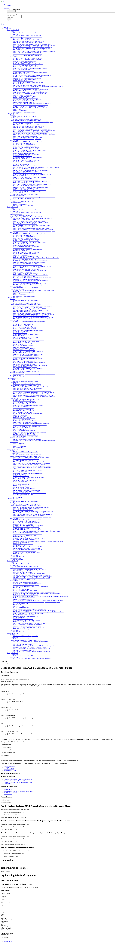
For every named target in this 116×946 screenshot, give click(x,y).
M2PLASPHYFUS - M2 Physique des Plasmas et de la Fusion (29, 362)
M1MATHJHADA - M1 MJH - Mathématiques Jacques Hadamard (30, 150)
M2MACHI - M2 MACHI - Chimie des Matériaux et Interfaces (29, 262)
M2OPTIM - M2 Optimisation (20, 360)
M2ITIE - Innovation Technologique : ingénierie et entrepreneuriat (29, 609)
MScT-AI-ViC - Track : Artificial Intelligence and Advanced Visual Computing (33, 122)
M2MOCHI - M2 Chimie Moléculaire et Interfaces (26, 355)
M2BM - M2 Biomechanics (20, 481)
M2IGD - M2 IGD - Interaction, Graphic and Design (26, 490)
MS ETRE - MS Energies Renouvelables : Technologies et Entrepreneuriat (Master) (34, 197)
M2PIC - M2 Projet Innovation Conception (24, 430)
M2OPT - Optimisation (19, 617)
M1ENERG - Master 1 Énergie (21, 476)
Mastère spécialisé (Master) (17, 195)
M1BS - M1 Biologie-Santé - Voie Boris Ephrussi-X (26, 585)
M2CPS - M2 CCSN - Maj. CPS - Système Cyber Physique (28, 82)
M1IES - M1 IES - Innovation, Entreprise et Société (26, 66)
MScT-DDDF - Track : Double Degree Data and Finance (27, 40)
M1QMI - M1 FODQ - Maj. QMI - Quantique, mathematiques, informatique (32, 658)
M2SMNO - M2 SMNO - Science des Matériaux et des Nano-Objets (30, 187)
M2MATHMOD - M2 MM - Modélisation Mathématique (27, 90)
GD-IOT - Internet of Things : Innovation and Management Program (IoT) (31, 578)
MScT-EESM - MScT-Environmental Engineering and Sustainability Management (33, 226)
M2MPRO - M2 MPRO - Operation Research (24, 551)
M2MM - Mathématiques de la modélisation (24, 614)
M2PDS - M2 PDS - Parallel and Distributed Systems (26, 552)
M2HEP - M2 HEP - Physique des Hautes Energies (26, 88)
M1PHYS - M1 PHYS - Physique (21, 73)
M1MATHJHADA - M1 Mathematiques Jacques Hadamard (28, 405)
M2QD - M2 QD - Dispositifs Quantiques (23, 102)
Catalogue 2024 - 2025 (12, 207)
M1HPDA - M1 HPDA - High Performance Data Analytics (28, 525)
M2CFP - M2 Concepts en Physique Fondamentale (26, 341)
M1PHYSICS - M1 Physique (20, 335)
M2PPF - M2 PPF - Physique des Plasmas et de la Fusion (27, 99)
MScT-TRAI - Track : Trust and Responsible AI (25, 136)
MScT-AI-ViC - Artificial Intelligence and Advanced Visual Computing (31, 457)
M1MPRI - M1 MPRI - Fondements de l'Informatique (26, 154)
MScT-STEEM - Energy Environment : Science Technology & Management (32, 467)
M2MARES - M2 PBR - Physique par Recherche (25, 171)
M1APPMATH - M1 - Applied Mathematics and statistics (27, 470)
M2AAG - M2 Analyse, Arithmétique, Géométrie (25, 337)
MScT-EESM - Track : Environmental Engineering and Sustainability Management (34, 45)
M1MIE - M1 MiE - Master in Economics (23, 478)
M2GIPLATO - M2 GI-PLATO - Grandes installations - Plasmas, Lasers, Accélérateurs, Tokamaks (38, 86)
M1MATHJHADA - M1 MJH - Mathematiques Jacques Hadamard (30, 68)
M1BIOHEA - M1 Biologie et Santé (22, 323)
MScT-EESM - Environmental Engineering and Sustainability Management (32, 463)
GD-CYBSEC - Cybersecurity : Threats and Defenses (26, 570)
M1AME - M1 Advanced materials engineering (25, 582)
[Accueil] (2, 1)
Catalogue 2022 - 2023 (12, 378)
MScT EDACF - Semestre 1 (11, 792)
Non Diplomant (14, 200)
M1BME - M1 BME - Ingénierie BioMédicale (24, 61)
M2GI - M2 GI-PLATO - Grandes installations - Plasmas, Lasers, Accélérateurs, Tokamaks (36, 167)
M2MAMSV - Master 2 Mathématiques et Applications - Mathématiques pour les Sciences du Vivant (38, 612)
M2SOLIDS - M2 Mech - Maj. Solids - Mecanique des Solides (29, 106)
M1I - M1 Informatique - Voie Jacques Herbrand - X (26, 527)
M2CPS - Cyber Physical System (21, 484)
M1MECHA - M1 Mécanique (20, 331)
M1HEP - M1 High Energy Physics (22, 403)
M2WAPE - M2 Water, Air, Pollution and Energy (25, 435)
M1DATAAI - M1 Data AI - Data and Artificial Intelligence (28, 473)
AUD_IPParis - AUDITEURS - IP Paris (23, 201)
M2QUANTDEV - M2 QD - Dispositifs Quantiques (26, 185)
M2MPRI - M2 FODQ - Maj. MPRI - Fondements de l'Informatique (30, 92)
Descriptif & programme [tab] (10, 770)
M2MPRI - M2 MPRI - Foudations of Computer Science (27, 549)
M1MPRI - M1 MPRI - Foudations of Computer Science (27, 534)
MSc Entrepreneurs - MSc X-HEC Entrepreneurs (25, 194)
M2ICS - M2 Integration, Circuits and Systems (24, 420)
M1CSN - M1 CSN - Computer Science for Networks (26, 522)
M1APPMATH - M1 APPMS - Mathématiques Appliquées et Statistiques (31, 141)
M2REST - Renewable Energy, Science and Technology (27, 439)
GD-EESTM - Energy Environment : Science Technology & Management (31, 575)
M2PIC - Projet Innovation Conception (23, 494)
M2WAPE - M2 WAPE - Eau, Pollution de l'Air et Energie (28, 284)
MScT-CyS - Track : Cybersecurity (22, 38)
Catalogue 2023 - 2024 (12, 297)
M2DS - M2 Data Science (19, 344)
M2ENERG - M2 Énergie (19, 416)
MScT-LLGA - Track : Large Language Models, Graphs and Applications (31, 48)
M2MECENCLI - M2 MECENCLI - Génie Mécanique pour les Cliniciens (32, 174)
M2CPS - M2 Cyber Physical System (22, 412)
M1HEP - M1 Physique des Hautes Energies (24, 327)
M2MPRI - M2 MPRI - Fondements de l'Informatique (26, 175)
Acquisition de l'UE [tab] (9, 769)
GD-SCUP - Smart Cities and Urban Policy (24, 579)
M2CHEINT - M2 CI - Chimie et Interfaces (24, 161)
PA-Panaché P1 (8, 794)
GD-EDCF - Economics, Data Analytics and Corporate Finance (29, 573)
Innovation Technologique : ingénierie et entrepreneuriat (18, 779)
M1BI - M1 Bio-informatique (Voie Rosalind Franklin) (26, 583)
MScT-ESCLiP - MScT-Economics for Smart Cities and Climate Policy (31, 228)
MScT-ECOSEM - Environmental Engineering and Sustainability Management (33, 511)
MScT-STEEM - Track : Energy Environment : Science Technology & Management (34, 51)
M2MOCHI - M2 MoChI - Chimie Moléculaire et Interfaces (28, 267)
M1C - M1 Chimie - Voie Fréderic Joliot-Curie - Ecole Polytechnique (30, 586)
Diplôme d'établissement (16, 214)
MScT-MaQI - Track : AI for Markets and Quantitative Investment (29, 49)
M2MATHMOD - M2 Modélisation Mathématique (26, 352)
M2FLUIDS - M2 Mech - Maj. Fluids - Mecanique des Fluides (29, 85)
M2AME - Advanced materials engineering (24, 597)
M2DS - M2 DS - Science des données (23, 83)
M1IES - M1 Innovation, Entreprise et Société (24, 328)
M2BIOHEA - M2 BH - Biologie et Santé (23, 158)
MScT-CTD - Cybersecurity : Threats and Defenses (26, 459)
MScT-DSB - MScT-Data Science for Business (25, 224)
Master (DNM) (14, 57)
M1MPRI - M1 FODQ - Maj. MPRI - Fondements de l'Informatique (30, 72)
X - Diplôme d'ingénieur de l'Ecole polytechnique (25, 566)
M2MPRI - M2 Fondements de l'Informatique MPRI (26, 357)
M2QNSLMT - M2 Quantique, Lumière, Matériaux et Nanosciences (30, 365)
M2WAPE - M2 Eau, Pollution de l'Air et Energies (26, 371)
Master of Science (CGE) (16, 192)
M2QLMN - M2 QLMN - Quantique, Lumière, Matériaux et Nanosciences (32, 184)
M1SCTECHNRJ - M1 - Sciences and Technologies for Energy (29, 538)
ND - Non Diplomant (18, 443)
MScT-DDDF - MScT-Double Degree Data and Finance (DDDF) (29, 221)
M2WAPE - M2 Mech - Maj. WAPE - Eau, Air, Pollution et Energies (30, 107)
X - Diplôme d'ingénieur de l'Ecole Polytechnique (25, 655)
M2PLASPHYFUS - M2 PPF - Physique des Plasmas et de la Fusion (30, 181)
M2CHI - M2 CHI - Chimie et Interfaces (23, 81)
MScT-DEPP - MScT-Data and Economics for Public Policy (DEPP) (30, 222)
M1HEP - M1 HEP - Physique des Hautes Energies (26, 65)
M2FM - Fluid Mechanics (19, 606)
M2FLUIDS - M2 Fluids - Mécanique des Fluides (25, 166)
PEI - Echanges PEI (18, 447)
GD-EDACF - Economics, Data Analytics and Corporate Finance (29, 647)
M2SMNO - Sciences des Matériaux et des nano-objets (27, 626)
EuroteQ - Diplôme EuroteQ (20, 110)
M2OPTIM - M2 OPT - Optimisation (22, 95)
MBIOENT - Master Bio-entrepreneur (22, 629)
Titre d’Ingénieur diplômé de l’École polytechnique (16, 780)
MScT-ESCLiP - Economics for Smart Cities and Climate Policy (29, 464)
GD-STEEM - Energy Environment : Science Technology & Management (31, 651)
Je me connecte (11, 11)
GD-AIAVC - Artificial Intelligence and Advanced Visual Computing (30, 641)
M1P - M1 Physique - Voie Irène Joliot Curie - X (25, 535)
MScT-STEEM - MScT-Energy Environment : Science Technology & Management (34, 231)
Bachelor (12, 31)
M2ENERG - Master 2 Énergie (21, 487)
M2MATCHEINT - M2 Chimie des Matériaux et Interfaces (28, 351)
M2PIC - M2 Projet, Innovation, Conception (24, 361)
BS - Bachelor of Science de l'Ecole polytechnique (25, 300)
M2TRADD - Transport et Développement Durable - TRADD (29, 627)
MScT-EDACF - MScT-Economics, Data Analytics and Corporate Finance (32, 225)
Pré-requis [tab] (6, 767)
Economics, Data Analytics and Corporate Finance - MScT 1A (19, 791)
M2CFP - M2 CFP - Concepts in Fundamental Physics (26, 483)
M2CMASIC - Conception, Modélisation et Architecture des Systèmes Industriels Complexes (36, 602)
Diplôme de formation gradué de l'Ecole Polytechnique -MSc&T (26, 37)
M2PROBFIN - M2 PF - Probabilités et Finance (25, 100)
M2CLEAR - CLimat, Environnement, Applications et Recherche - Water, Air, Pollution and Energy (38, 541)
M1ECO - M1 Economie (19, 474)
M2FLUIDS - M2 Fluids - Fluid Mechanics (24, 418)
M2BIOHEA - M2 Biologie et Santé (22, 338)
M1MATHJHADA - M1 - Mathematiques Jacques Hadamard (28, 477)
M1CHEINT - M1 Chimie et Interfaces (23, 324)
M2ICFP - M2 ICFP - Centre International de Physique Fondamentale (30, 89)
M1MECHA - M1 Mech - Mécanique (22, 151)
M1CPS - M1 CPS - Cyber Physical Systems (24, 402)
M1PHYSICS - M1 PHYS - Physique (22, 156)
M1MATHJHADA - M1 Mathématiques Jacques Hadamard (28, 330)
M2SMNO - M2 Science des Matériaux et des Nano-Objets (28, 368)
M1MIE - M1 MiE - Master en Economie (23, 71)
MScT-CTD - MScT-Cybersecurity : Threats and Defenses (27, 307)
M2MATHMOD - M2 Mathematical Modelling (25, 422)
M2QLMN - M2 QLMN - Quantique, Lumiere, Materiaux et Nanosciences (32, 103)
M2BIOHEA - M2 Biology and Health (23, 409)
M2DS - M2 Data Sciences (20, 415)
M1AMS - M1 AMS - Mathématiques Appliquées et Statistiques (29, 58)
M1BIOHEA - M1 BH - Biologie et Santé (23, 143)
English (9, 5)
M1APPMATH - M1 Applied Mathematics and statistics (27, 399)
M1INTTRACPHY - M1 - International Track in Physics (27, 529)
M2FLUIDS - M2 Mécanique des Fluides (23, 345)
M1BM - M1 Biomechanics (20, 471)
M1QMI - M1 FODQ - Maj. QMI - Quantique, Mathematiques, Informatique (32, 75)
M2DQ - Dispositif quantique (20, 603)
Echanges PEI (7, 783)
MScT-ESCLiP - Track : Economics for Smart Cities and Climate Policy (31, 132)
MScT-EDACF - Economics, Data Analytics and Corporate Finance (30, 461)
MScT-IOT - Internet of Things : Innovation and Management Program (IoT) (32, 466)
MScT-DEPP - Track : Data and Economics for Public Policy (28, 41)
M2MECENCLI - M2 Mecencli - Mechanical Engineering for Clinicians (31, 423)
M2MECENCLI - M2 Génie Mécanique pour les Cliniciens (28, 354)
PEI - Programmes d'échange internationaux (24, 112)
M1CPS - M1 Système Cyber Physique (23, 326)
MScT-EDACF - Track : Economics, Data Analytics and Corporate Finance (32, 44)
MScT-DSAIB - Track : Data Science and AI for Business (27, 42)
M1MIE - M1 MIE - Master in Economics (23, 408)
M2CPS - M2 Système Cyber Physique (23, 343)
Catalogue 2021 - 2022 (12, 449)
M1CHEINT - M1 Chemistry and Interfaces (24, 401)
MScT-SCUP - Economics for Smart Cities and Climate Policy (28, 515)
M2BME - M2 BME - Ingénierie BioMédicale (24, 79)
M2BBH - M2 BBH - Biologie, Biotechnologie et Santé (27, 78)
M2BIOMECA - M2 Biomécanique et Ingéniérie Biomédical (28, 340)
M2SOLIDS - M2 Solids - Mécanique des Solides (25, 188)
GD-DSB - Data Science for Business (22, 572)
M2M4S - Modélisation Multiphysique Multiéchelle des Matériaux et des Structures (34, 610)
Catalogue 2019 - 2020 (12, 561)
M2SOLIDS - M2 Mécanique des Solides (23, 369)
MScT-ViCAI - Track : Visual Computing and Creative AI (27, 54)
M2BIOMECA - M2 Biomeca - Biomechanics (24, 410)
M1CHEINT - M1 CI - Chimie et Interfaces (24, 144)
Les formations (7, 28)
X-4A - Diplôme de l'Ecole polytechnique (23, 215)
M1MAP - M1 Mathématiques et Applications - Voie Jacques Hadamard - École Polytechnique (36, 531)
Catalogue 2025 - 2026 (12, 113)
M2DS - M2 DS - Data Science (21, 164)
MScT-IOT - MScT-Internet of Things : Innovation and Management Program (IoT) (34, 229)
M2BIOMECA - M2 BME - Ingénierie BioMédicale (26, 160)
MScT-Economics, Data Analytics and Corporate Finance (18, 782)
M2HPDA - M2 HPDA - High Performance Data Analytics (28, 546)
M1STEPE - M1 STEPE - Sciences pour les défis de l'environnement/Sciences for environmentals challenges (40, 596)
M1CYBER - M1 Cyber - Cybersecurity (23, 524)
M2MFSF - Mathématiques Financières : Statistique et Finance (28, 613)
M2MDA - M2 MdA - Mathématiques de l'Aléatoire (26, 491)
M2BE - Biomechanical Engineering (22, 599)
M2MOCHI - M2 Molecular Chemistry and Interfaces (26, 426)
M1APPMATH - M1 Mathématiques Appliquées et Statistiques (29, 321)
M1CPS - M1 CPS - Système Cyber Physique (24, 146)
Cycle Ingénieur (14, 34)
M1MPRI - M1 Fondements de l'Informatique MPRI (26, 334)
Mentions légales (8, 941)
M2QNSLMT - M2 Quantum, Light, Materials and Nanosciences (29, 432)
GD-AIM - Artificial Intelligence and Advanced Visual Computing (29, 569)
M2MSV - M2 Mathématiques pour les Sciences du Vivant (28, 358)
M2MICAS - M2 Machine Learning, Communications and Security (30, 425)
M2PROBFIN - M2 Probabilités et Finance (24, 364)
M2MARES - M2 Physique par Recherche (24, 350)
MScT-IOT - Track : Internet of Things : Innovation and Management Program (32, 47)
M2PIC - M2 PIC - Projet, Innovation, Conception (25, 180)
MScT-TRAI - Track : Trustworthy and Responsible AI (27, 52)
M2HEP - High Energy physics (21, 607)
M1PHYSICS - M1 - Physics (20, 537)
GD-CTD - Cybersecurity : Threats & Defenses (25, 643)
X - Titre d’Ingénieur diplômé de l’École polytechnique (27, 35)
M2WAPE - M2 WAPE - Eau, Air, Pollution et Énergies (27, 191)
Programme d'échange (15, 109)
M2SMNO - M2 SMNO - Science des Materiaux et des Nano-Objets (30, 105)
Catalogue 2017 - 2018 (12, 653)
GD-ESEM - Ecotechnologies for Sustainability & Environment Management (32, 576)
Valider (9, 18)
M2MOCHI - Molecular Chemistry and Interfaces (25, 616)
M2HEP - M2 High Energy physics (22, 419)
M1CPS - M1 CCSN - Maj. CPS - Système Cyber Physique (28, 64)
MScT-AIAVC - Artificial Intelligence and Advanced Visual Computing (31, 507)
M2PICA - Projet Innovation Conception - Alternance (26, 620)
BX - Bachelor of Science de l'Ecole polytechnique (26, 32)
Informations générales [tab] (9, 766)
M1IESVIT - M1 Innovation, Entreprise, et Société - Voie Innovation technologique (34, 592)
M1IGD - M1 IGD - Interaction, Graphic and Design (26, 528)
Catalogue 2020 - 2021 (12, 498)
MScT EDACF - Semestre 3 (11, 789)
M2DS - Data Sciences (19, 486)
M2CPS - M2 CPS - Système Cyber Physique (24, 163)
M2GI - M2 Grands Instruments (21, 347)
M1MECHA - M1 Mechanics (20, 406)
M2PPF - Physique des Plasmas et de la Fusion (25, 621)
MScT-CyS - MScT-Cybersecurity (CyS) (23, 219)
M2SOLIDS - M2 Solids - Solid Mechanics (24, 433)
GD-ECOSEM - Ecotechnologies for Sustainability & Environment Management (33, 646)
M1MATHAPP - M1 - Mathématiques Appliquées (25, 532)
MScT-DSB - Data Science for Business (23, 460)
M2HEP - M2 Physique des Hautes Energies (24, 348)
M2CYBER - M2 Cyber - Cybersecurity (23, 544)
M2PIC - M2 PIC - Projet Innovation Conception (25, 98)
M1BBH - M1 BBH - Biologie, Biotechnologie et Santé (27, 59)
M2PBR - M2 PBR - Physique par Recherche (24, 96)
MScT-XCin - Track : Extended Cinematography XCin (27, 55)
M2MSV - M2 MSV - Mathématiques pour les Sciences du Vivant (29, 93)
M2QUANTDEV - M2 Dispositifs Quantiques (25, 367)
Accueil (6, 27)
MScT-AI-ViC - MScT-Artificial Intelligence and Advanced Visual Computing (32, 218)
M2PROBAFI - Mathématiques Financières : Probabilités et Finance (30, 623)
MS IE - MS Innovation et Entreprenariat (23, 198)
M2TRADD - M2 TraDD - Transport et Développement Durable (29, 190)
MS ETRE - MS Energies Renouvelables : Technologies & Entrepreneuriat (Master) (34, 440)
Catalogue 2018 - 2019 (12, 633)
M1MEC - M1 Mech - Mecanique (21, 69)
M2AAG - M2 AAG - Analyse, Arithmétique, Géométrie (27, 76)
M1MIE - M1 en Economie (20, 333)
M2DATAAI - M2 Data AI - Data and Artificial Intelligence (28, 413)
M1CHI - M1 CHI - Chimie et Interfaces (23, 62)
